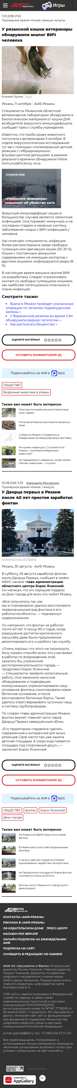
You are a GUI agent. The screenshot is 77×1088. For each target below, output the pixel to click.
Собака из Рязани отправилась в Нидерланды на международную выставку (45, 436)
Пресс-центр (57, 928)
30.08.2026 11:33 (12, 483)
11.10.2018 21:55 (11, 16)
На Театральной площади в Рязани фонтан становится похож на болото (45, 874)
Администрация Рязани (19, 559)
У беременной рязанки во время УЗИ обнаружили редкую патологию (39, 318)
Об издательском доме (23, 928)
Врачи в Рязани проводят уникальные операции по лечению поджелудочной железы (39, 308)
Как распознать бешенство (32, 324)
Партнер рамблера (37, 1068)
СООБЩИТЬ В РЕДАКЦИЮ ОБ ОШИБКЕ (32, 954)
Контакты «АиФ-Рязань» (23, 917)
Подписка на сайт (19, 948)
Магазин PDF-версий (20, 934)
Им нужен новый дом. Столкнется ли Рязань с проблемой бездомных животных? (41, 450)
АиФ (28, 96)
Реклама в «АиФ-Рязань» (24, 922)
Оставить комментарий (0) (39, 355)
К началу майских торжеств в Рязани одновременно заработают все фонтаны (44, 861)
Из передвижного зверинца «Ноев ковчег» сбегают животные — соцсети (45, 462)
